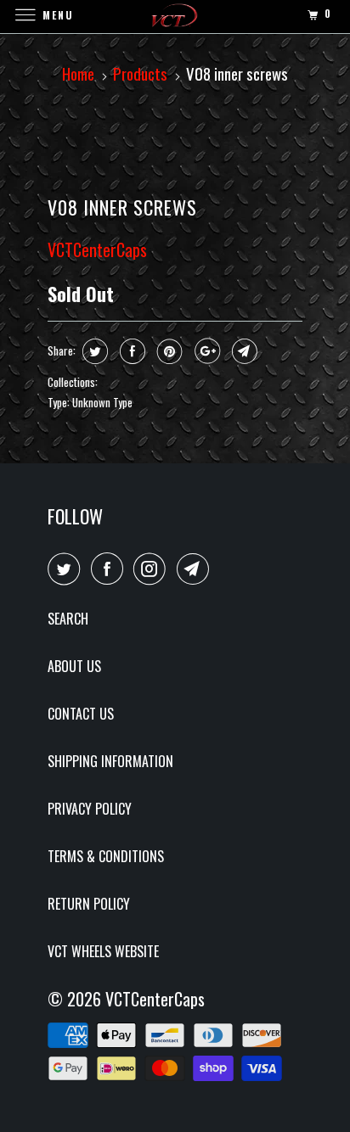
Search (68, 618)
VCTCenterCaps (97, 249)
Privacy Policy (90, 809)
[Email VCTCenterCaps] (196, 568)
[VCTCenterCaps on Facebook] (110, 568)
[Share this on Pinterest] (168, 351)
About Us (74, 666)
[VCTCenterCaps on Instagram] (152, 568)
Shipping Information (110, 761)
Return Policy (89, 904)
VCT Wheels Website (103, 951)
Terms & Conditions (106, 856)
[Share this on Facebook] (130, 351)
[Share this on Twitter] (93, 351)
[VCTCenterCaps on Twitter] (67, 568)
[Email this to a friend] (242, 351)
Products (140, 73)
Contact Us (81, 713)
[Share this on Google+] (205, 351)
